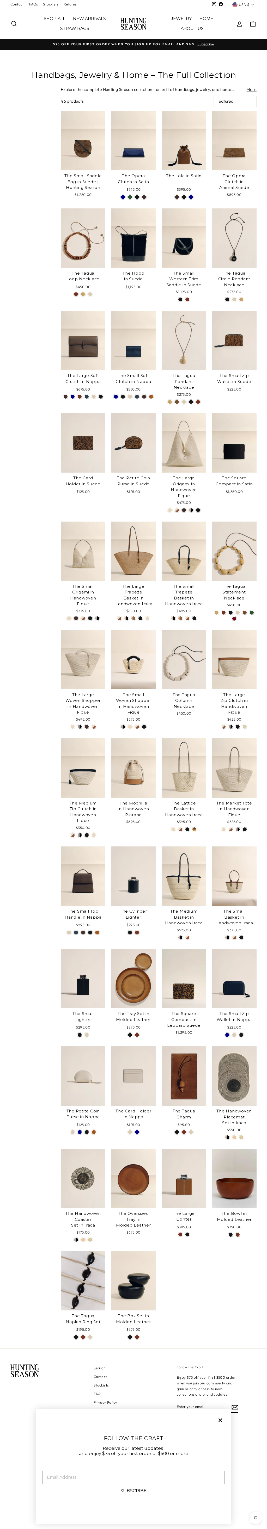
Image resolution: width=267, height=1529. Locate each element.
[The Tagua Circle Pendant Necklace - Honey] (241, 299)
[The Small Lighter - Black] (79, 1034)
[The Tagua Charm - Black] (176, 1132)
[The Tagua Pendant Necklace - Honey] (169, 401)
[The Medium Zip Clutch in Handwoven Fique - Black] (86, 835)
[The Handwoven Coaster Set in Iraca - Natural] (90, 1239)
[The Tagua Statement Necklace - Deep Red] (234, 618)
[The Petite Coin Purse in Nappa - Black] (86, 1132)
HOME (206, 18)
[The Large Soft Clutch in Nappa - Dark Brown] (65, 396)
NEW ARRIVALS (89, 18)
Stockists (50, 4)
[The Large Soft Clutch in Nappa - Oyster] (93, 396)
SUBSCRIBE (133, 1490)
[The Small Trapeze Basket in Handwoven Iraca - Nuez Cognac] (180, 618)
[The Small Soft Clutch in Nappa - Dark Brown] (144, 396)
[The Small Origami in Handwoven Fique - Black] (90, 618)
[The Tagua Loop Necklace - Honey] (83, 294)
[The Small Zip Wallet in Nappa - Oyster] (234, 1034)
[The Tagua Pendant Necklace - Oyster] (183, 401)
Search (99, 1368)
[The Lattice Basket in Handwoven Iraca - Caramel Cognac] (194, 829)
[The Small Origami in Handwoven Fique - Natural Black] (97, 618)
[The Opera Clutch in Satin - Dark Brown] (144, 197)
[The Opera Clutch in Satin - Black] (137, 197)
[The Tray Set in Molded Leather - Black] (130, 1034)
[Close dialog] (220, 1420)
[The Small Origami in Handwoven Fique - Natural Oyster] (68, 618)
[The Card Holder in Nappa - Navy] (137, 1132)
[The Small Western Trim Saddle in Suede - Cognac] (187, 299)
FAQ (97, 1393)
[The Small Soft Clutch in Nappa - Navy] (115, 396)
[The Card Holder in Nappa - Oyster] (130, 1132)
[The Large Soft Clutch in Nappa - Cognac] (79, 396)
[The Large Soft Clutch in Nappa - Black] (100, 396)
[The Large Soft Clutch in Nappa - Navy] (72, 396)
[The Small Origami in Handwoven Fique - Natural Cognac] (83, 618)
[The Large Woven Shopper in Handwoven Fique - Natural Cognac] (93, 726)
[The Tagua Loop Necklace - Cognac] (76, 294)
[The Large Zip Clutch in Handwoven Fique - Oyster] (244, 726)
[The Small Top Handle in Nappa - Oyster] (68, 932)
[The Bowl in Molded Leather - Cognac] (237, 1234)
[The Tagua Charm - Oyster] (191, 1132)
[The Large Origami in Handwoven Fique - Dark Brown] (183, 510)
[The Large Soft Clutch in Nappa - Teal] (86, 396)
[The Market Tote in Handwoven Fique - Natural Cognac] (230, 829)
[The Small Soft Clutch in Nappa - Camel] (151, 396)
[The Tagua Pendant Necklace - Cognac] (198, 401)
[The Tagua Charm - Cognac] (183, 1132)
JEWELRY (181, 18)
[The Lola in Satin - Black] (183, 197)
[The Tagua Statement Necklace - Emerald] (251, 612)
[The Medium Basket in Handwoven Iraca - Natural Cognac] (187, 937)
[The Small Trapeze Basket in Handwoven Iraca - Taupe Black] (173, 618)
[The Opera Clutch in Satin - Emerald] (130, 197)
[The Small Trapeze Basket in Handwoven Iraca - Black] (194, 618)
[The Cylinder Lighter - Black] (130, 932)
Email (49, 1466)
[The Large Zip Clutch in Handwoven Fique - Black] (237, 726)
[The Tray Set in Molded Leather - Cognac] (137, 1034)
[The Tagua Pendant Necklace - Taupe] (176, 401)
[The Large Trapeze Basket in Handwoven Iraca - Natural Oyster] (147, 618)
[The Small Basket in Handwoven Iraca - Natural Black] (227, 937)
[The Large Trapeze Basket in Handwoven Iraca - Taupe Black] (126, 618)
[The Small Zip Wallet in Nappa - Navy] (227, 1034)
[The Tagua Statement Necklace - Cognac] (223, 612)
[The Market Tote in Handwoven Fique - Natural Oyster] (223, 829)
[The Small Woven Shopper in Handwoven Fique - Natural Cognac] (137, 726)
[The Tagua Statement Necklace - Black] (230, 612)
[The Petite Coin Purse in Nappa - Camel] (93, 1132)
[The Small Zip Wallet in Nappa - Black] (241, 1034)
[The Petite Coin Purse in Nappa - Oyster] (72, 1132)
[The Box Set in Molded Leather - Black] (130, 1337)
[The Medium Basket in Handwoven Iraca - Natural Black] (180, 937)
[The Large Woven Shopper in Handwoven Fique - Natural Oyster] (72, 726)
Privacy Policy (105, 1402)
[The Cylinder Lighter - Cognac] (137, 932)
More (251, 89)
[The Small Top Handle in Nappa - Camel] (97, 932)
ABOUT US (192, 28)
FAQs (33, 4)
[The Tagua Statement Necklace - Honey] (216, 612)
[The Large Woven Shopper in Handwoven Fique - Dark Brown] (86, 726)
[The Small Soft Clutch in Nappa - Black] (122, 396)
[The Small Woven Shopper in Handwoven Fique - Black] (144, 726)
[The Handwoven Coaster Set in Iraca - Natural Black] (76, 1239)
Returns (70, 4)
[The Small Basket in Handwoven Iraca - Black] (241, 937)
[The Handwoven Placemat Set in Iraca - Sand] (234, 1137)
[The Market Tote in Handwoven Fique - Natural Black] (237, 829)
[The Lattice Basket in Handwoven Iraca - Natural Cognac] (180, 829)
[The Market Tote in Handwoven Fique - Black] (244, 829)
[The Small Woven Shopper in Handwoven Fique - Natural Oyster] (130, 726)
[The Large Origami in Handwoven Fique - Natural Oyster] (169, 510)
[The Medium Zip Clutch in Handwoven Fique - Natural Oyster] (93, 835)
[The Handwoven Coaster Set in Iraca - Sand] (83, 1239)
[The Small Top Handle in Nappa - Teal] (76, 932)
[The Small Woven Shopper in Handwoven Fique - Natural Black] (122, 726)
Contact (17, 4)
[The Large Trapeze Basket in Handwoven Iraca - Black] (140, 618)
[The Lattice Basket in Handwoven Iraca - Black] (187, 829)
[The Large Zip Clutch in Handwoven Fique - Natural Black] (230, 726)
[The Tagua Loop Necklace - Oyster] (90, 294)
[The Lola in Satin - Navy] (191, 197)
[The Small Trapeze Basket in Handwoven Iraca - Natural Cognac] (187, 618)
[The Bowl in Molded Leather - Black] (230, 1234)
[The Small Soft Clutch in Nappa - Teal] (137, 396)
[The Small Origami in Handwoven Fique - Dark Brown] (76, 618)
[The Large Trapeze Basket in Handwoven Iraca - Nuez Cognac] (133, 618)
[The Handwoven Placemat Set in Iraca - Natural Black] (227, 1137)
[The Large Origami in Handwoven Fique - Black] (198, 510)
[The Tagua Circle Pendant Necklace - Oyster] (234, 299)
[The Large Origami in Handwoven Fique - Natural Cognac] (176, 510)
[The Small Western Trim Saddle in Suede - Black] (180, 299)
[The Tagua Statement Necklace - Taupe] (244, 612)
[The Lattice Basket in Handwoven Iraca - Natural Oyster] (173, 829)
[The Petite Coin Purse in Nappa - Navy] (79, 1132)
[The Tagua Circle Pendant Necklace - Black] (227, 299)
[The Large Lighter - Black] (187, 1234)
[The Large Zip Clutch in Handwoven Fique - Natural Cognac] (223, 726)
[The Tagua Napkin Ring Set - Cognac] (83, 1337)
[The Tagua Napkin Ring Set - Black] (76, 1337)
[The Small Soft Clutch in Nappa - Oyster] (130, 396)
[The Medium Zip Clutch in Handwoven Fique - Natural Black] (79, 835)
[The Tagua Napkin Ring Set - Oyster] (90, 1337)
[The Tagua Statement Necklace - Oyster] (237, 612)
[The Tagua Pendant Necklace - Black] (191, 401)
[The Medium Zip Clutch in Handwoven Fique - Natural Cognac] (72, 835)
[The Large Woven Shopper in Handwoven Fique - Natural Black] (79, 726)
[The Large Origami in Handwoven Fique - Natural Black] (191, 510)
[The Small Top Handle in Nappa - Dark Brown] (83, 932)
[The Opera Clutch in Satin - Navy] (122, 197)
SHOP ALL (54, 18)
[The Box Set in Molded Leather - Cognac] (137, 1337)
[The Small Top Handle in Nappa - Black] (90, 932)
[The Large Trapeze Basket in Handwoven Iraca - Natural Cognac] (119, 618)
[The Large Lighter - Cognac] (180, 1234)
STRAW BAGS (74, 28)
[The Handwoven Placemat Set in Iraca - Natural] (241, 1137)
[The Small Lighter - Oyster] (86, 1034)
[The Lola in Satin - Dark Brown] (176, 197)
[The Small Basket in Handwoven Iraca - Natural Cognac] (234, 937)
